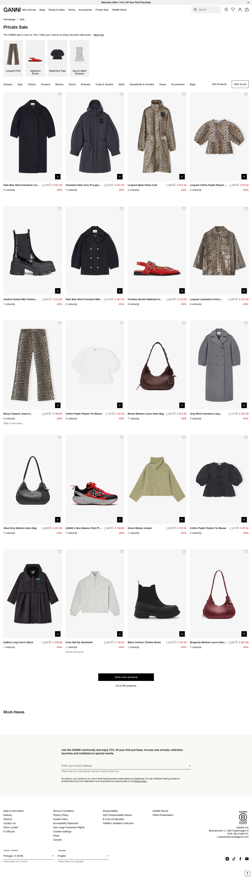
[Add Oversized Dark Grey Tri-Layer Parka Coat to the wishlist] (121, 94)
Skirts (121, 84)
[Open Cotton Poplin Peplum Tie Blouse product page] (95, 365)
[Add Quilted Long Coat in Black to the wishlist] (59, 552)
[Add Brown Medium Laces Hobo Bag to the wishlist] (184, 323)
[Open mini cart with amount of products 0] (247, 9)
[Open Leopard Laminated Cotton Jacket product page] (219, 251)
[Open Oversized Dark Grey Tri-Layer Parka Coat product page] (95, 136)
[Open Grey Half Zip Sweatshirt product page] (95, 594)
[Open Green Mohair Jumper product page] (157, 479)
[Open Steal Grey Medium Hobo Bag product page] (32, 479)
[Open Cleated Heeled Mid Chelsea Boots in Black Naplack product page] (32, 251)
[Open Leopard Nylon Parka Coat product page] (157, 136)
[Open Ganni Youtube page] (247, 859)
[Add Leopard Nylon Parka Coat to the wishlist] (184, 94)
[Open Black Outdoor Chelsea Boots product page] (157, 594)
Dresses (7, 84)
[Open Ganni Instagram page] (227, 859)
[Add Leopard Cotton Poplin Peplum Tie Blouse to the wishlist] (246, 94)
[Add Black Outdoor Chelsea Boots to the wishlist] (184, 552)
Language (62, 850)
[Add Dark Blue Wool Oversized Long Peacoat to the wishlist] (59, 94)
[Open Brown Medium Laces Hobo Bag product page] (157, 365)
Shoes (162, 84)
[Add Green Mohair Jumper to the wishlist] (184, 437)
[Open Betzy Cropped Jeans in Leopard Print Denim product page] (32, 365)
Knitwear (86, 84)
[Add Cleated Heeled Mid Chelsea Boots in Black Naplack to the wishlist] (59, 208)
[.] (126, 2)
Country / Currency (10, 850)
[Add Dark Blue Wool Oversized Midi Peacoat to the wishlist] (121, 208)
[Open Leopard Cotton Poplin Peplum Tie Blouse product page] (219, 136)
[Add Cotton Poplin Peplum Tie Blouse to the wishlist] (121, 323)
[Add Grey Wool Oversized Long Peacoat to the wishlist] (246, 323)
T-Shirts (32, 84)
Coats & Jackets (104, 84)
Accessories (178, 84)
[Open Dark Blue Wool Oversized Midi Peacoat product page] (95, 251)
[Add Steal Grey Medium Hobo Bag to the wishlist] (59, 437)
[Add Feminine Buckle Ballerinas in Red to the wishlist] (184, 208)
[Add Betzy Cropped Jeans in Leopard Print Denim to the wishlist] (59, 323)
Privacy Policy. (140, 781)
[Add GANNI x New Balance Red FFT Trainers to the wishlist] (121, 437)
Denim (72, 84)
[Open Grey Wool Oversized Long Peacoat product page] (219, 365)
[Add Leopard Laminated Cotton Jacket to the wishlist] (246, 208)
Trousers (45, 84)
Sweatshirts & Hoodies (142, 84)
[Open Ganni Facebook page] (240, 859)
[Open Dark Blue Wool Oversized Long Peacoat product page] (32, 136)
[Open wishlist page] (233, 9)
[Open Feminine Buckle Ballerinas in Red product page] (157, 251)
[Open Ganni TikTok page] (234, 859)
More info (99, 34)
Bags (192, 84)
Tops (19, 84)
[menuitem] (29, 9)
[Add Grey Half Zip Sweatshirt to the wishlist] (121, 552)
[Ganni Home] (12, 9)
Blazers (59, 84)
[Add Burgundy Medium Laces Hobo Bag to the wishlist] (246, 552)
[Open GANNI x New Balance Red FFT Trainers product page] (95, 479)
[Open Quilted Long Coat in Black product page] (32, 594)
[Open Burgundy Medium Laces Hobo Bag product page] (219, 594)
